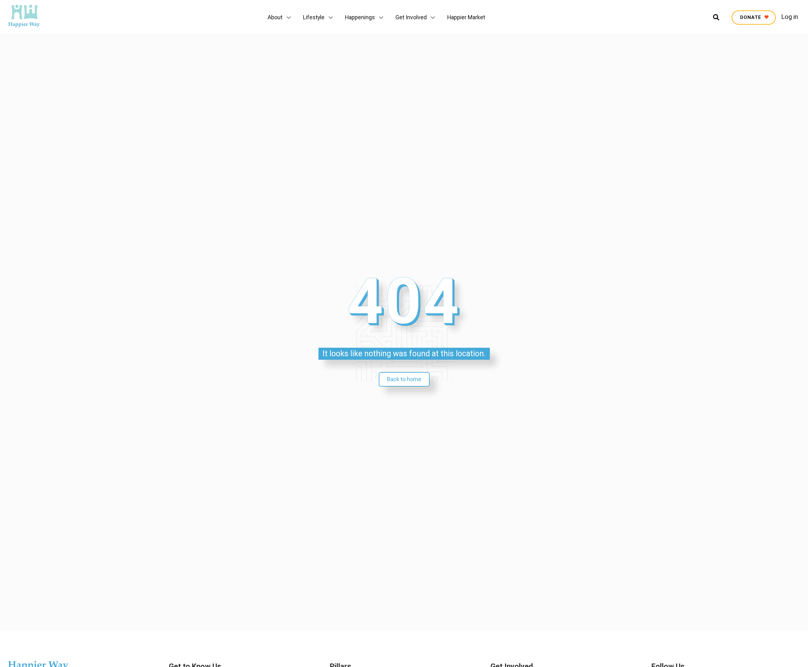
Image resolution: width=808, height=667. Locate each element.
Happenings (360, 17)
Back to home (404, 379)
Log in (789, 17)
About (275, 17)
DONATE (751, 17)
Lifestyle (313, 17)
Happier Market (466, 17)
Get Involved (411, 17)
